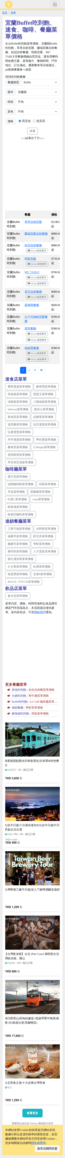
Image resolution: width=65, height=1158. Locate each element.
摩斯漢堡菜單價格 (19, 386)
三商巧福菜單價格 (19, 528)
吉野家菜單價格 (46, 528)
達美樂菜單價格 (18, 424)
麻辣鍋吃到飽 (20, 713)
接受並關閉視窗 (47, 1148)
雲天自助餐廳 (33, 291)
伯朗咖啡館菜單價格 (21, 484)
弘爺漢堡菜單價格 (19, 432)
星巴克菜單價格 (18, 476)
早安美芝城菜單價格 (21, 462)
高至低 (26, 120)
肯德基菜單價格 (18, 394)
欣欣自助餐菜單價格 (42, 689)
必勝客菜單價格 (43, 416)
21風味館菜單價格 (44, 401)
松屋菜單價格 (42, 566)
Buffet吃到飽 (20, 701)
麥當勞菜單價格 (46, 386)
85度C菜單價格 (17, 499)
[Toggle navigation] (55, 4)
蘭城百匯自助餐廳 (36, 233)
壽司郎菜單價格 (18, 551)
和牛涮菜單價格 (39, 695)
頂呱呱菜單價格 (18, 401)
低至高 (40, 120)
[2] (35, 370)
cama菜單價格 (41, 499)
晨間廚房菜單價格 (19, 454)
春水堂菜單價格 (18, 595)
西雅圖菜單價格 (40, 491)
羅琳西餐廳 (32, 305)
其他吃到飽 (19, 689)
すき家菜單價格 (18, 566)
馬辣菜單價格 (40, 713)
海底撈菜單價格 (18, 574)
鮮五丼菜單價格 (43, 536)
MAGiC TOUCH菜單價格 (24, 581)
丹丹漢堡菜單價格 (19, 439)
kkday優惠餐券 (39, 264)
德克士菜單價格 (44, 409)
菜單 (13, 12)
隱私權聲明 (38, 1142)
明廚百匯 (30, 258)
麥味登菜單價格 (18, 447)
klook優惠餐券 (38, 250)
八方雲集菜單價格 (44, 551)
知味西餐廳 (32, 348)
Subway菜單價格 (18, 409)
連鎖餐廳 (17, 707)
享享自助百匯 (33, 221)
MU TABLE (32, 272)
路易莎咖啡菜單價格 (21, 514)
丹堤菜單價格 (16, 491)
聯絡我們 (40, 612)
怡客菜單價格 (47, 484)
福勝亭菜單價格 (18, 536)
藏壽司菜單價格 (18, 543)
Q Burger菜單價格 (44, 447)
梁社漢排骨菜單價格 (21, 559)
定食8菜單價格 (42, 574)
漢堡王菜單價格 (43, 394)
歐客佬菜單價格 (18, 506)
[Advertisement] (32, 174)
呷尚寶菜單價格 (46, 439)
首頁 (4, 12)
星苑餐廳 (30, 328)
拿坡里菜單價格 (18, 416)
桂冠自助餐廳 (33, 245)
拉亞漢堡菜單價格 (44, 424)
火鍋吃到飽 (19, 695)
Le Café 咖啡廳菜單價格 (45, 701)
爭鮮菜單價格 (42, 543)
